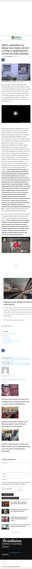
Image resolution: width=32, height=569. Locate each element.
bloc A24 (5, 335)
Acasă (3, 41)
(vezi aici (25, 161)
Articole (5, 563)
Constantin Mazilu (9, 56)
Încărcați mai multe (15, 532)
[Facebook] (3, 59)
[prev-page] (2, 455)
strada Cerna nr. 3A (8, 343)
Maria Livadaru (7, 337)
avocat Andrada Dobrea (9, 333)
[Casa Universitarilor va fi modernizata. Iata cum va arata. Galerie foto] (5, 526)
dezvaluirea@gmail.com (15, 552)
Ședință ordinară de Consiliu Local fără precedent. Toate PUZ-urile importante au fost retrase (15, 424)
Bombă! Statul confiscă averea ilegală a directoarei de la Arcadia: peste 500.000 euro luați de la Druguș (16, 364)
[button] (2, 38)
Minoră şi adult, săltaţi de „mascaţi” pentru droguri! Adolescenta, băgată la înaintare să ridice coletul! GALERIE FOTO (16, 359)
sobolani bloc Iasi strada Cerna (11, 341)
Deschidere (8, 41)
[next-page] (5, 455)
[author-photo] (5, 374)
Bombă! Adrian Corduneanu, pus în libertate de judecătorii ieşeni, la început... (19, 519)
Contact (5, 561)
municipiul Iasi (6, 339)
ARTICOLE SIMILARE (8, 380)
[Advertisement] (16, 18)
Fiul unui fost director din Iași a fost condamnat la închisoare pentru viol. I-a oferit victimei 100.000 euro (16, 401)
